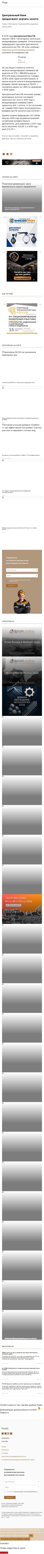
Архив (4, 1447)
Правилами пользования (20, 579)
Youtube (5, 1441)
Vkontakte (5, 1438)
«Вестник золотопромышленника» (18, 50)
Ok (31, 1535)
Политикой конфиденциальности (30, 1491)
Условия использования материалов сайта (18, 1460)
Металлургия (39, 1363)
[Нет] (31, 1539)
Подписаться (12, 585)
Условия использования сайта (15, 1539)
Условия (5, 1453)
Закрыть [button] (4, 1553)
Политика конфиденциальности (14, 1456)
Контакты (5, 1450)
